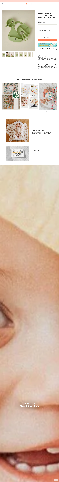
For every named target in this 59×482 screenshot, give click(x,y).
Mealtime (27, 6)
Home (38, 11)
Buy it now (47, 40)
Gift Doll (17, 6)
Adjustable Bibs (41, 30)
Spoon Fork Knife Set (47, 30)
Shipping (39, 22)
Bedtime (31, 6)
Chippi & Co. (40, 6)
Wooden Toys (22, 6)
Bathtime (35, 6)
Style (39, 26)
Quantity (39, 32)
